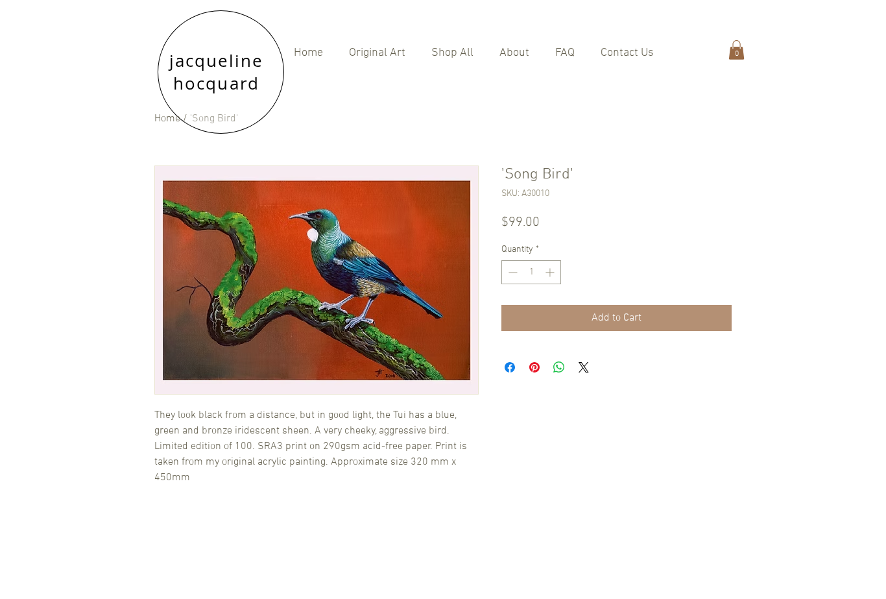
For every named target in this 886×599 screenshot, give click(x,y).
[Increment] (551, 272)
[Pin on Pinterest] (534, 367)
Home (167, 118)
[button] (452, 53)
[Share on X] (584, 367)
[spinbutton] (531, 272)
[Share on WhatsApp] (559, 367)
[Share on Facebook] (510, 367)
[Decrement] (511, 272)
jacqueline (216, 60)
